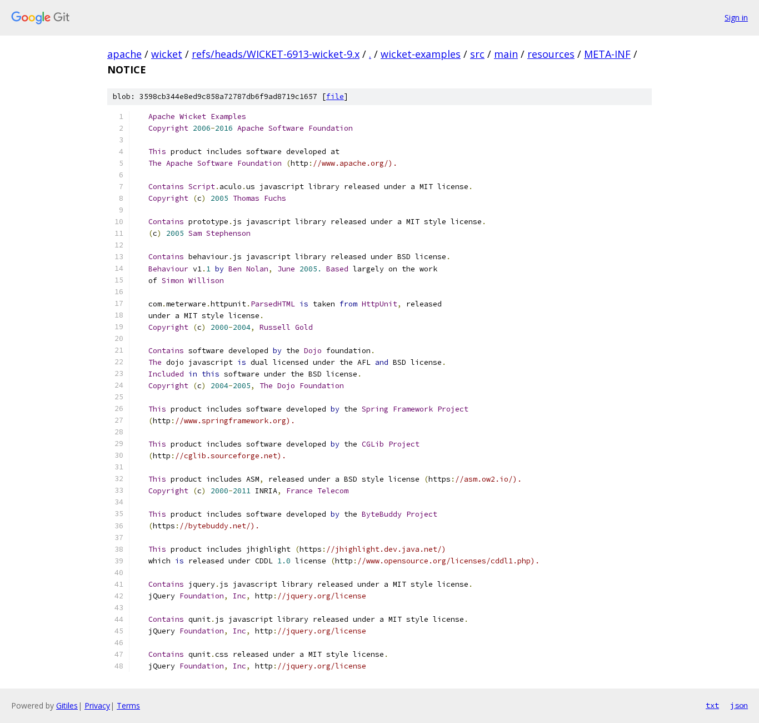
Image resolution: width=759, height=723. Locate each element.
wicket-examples (421, 54)
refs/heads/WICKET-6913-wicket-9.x (275, 54)
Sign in (736, 17)
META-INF (607, 54)
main (506, 54)
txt (712, 705)
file (335, 96)
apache (124, 54)
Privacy (97, 705)
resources (551, 54)
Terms (128, 705)
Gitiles (67, 705)
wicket (166, 54)
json (739, 705)
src (477, 54)
